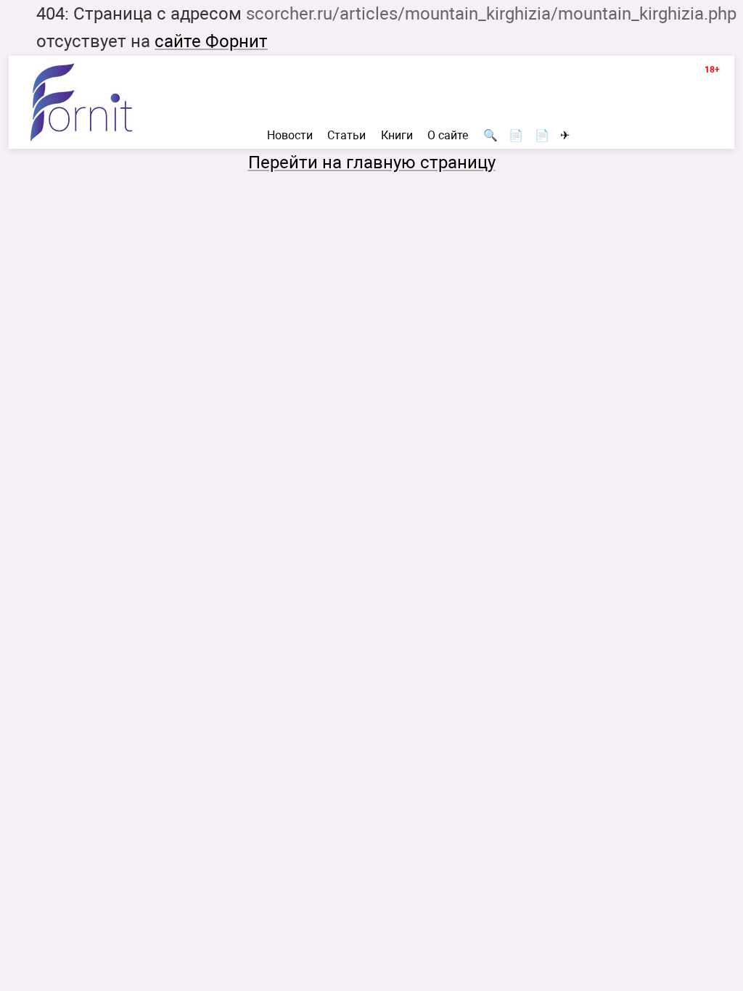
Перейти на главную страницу (372, 162)
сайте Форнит (211, 41)
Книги (397, 135)
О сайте (447, 135)
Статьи (346, 135)
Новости (290, 135)
